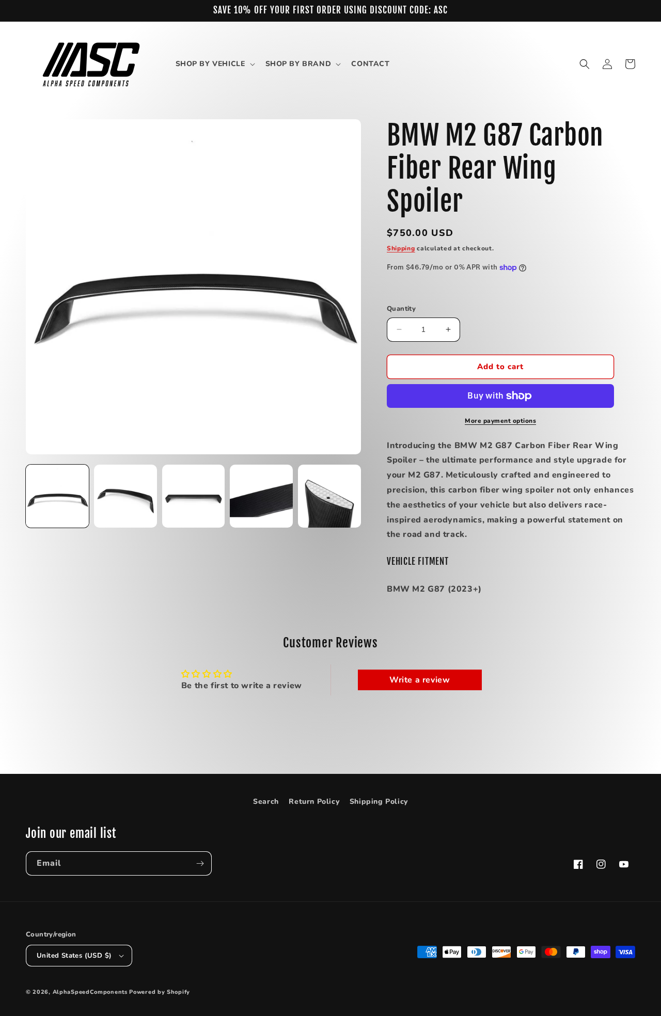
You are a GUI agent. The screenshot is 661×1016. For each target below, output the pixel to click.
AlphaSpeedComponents (90, 992)
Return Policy (314, 801)
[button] (214, 64)
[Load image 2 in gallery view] (125, 496)
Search (266, 801)
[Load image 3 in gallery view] (193, 496)
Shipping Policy (379, 801)
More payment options (500, 421)
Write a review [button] (419, 680)
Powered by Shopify (159, 992)
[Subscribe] (199, 863)
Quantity (401, 308)
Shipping (401, 248)
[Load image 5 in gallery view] (329, 496)
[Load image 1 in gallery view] (57, 496)
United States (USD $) (74, 955)
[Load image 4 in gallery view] (261, 496)
